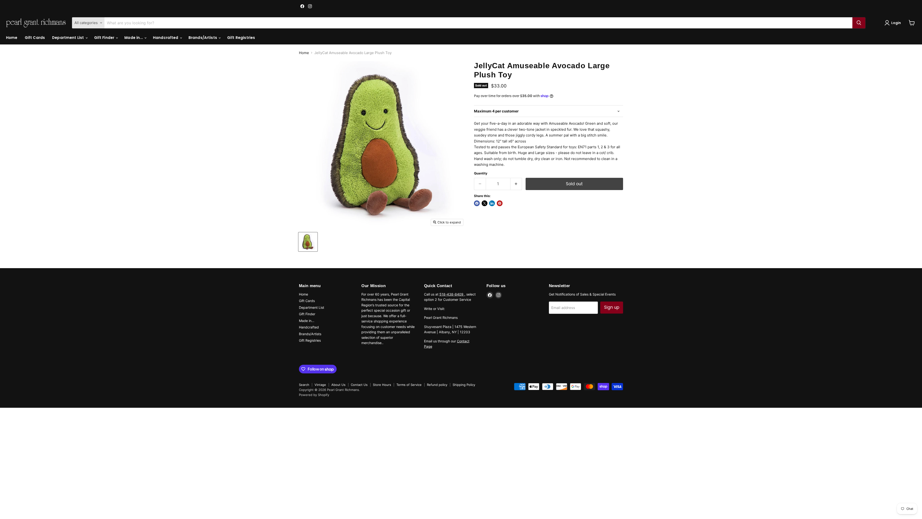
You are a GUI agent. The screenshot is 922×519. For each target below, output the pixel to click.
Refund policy (437, 385)
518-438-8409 (451, 294)
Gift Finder (104, 37)
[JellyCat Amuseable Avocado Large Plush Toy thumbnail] (307, 241)
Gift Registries (241, 37)
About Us (338, 385)
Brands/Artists (203, 37)
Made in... (134, 37)
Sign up (611, 307)
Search (304, 385)
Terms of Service (409, 385)
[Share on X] (484, 203)
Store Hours (382, 385)
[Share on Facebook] (477, 203)
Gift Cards (35, 37)
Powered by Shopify (314, 395)
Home (12, 37)
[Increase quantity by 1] (516, 184)
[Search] (858, 22)
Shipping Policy (464, 385)
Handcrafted (166, 37)
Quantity (480, 173)
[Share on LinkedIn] (492, 203)
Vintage (320, 385)
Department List (68, 37)
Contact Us (359, 385)
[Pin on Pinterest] (500, 203)
